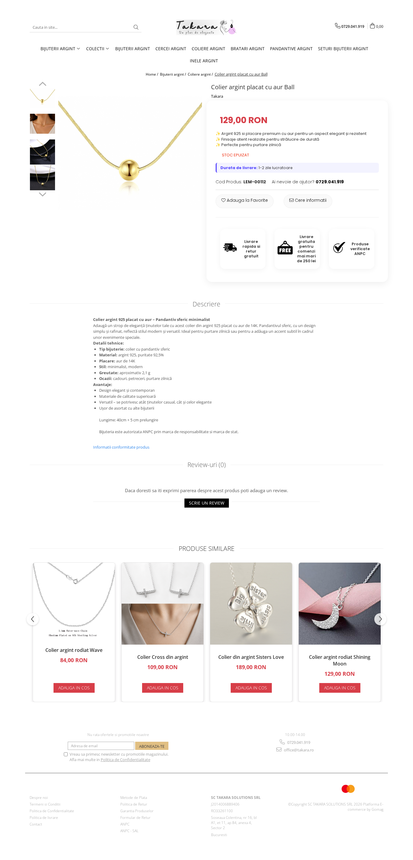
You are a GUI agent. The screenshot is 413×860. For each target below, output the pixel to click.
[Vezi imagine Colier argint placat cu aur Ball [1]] (42, 124)
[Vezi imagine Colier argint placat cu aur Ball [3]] (42, 177)
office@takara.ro (298, 750)
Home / (152, 74)
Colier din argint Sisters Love (251, 657)
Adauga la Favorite (247, 200)
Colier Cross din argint (162, 657)
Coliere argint (208, 48)
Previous (42, 85)
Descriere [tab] (206, 304)
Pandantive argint (291, 48)
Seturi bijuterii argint (343, 48)
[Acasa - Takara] (206, 27)
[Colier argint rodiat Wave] (74, 600)
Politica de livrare (44, 817)
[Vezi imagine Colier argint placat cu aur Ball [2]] (42, 152)
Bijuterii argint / (173, 74)
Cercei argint (170, 48)
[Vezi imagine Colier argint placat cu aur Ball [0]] (42, 98)
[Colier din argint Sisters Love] (251, 604)
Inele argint (204, 61)
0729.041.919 (298, 742)
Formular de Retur (135, 817)
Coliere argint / (201, 74)
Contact (36, 824)
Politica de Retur (133, 804)
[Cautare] (136, 27)
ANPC (124, 824)
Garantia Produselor (137, 810)
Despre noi (39, 797)
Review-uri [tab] (206, 464)
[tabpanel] (130, 153)
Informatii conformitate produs (121, 447)
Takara (217, 96)
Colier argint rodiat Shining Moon (339, 660)
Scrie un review (206, 503)
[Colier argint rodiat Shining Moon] (340, 604)
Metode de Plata (133, 797)
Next (42, 194)
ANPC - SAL (129, 830)
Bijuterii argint (132, 48)
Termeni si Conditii (45, 804)
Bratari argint (248, 48)
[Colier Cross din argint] (162, 604)
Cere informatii (310, 200)
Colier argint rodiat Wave (73, 650)
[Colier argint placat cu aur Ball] (130, 153)
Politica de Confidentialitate (125, 759)
